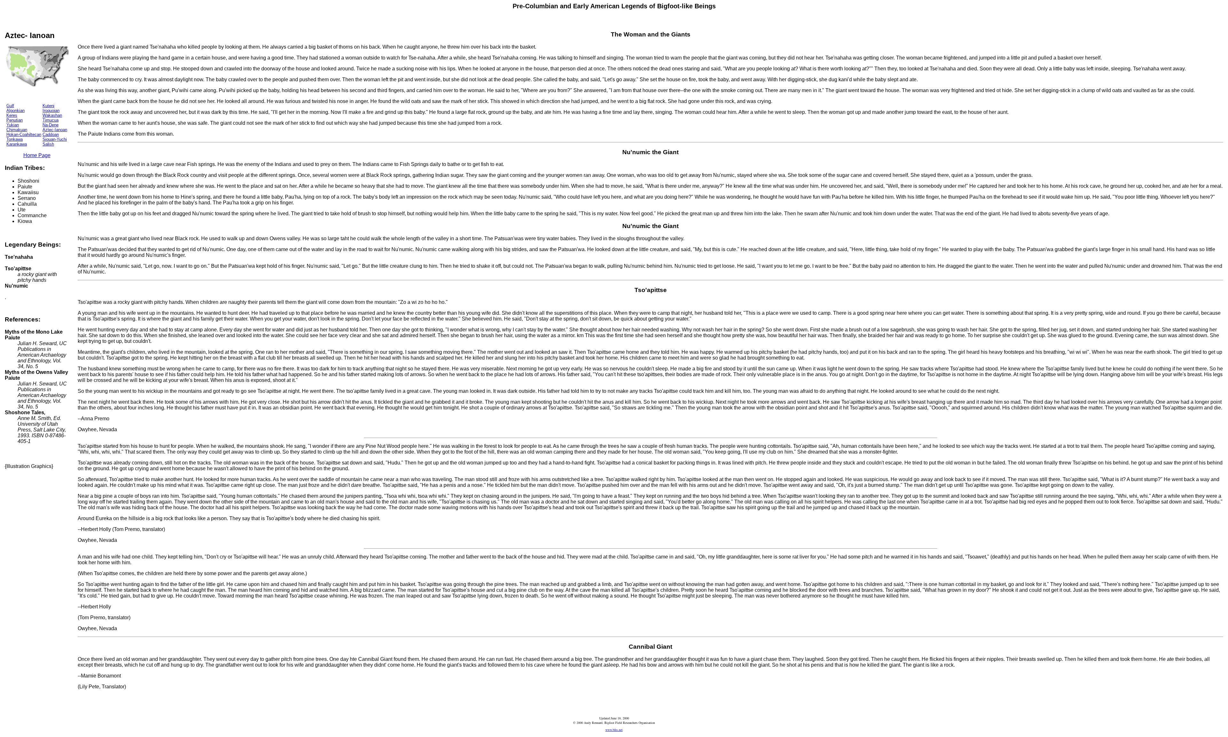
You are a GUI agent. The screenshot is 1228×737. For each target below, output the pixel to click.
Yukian (12, 125)
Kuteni (48, 105)
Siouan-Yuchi (55, 139)
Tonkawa (14, 139)
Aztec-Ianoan (55, 129)
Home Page (37, 155)
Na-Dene (51, 125)
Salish (48, 144)
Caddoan (51, 134)
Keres (11, 115)
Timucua (51, 120)
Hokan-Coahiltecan (23, 134)
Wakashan (52, 115)
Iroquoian (51, 110)
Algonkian (15, 110)
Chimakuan (16, 129)
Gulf (10, 105)
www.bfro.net (614, 729)
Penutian (14, 120)
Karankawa (16, 144)
